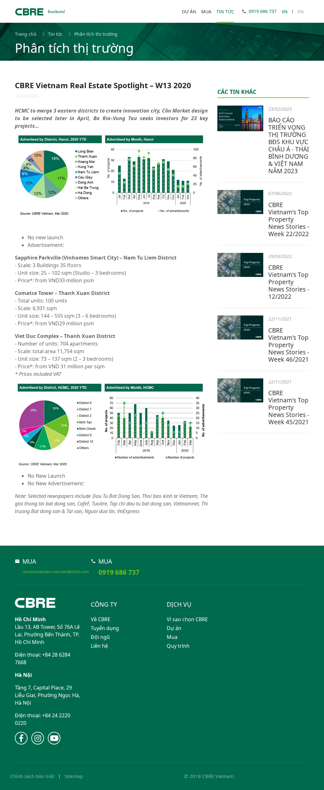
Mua (206, 12)
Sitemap (74, 776)
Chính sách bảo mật (32, 776)
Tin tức (225, 12)
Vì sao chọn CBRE (187, 619)
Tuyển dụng (105, 628)
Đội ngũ (100, 637)
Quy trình (178, 645)
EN (301, 12)
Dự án (189, 12)
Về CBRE (100, 619)
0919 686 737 (263, 11)
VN (285, 12)
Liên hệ (99, 645)
